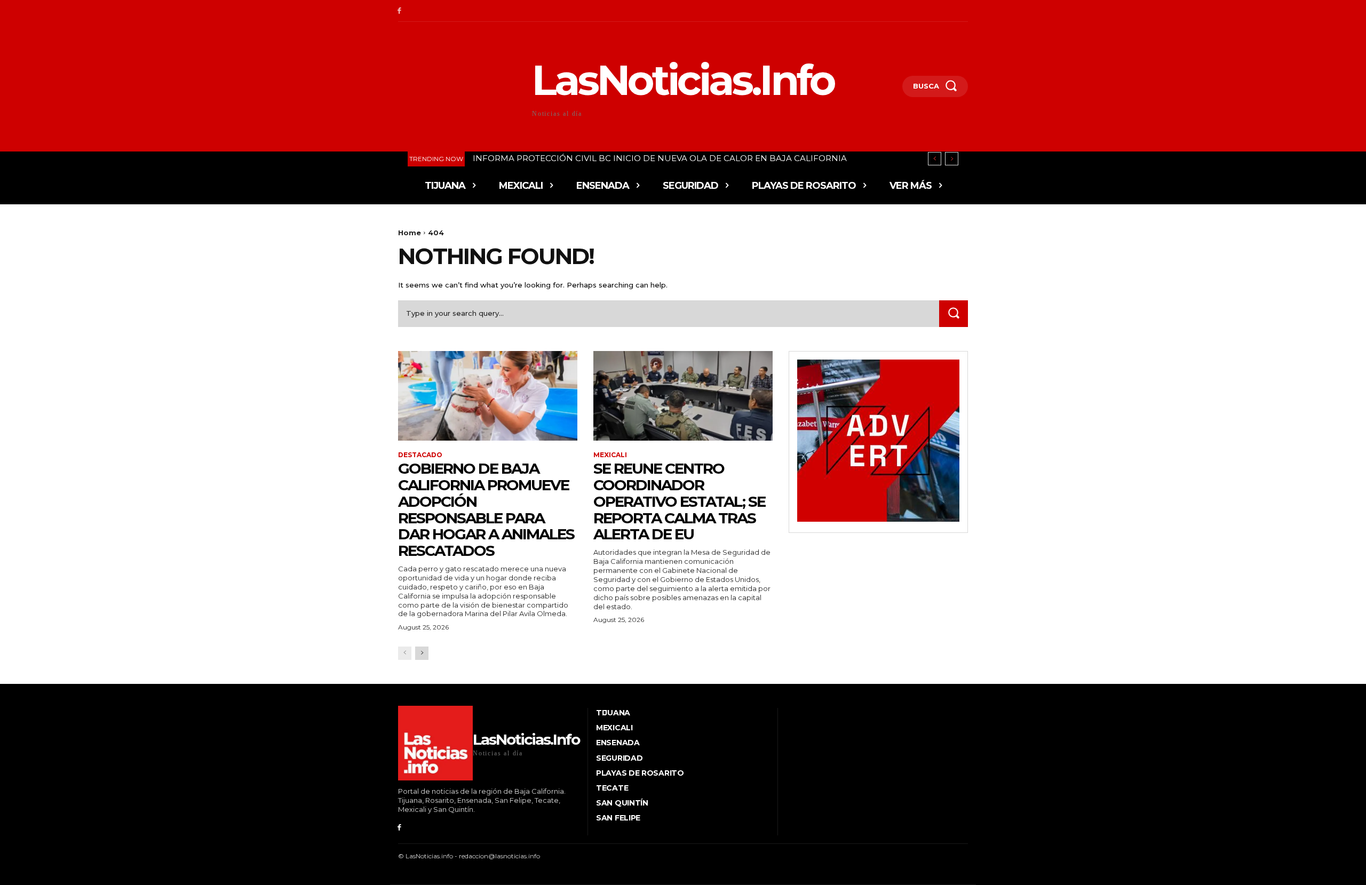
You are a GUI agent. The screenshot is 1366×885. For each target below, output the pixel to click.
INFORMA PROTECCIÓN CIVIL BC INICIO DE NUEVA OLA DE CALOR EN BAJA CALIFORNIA (660, 158)
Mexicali (610, 455)
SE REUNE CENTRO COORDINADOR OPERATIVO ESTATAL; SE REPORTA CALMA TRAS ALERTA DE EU (679, 501)
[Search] (953, 313)
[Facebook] (399, 11)
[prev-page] (404, 653)
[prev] (934, 158)
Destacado (420, 455)
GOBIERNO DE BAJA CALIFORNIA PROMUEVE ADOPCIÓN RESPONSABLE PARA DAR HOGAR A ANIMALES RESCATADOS (486, 509)
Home (409, 232)
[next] (951, 158)
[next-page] (421, 653)
